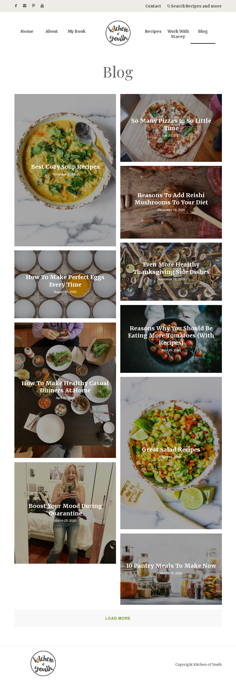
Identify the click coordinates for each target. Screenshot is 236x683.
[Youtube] (42, 5)
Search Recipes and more (196, 6)
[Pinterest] (33, 5)
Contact (153, 6)
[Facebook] (16, 5)
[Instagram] (24, 5)
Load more (118, 618)
